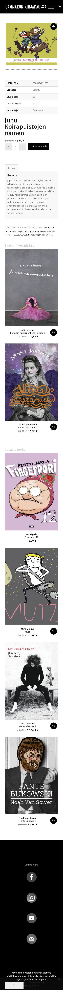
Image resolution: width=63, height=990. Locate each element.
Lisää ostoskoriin (39, 146)
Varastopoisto (30, 231)
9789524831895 (20, 234)
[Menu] (49, 6)
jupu (51, 234)
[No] (58, 979)
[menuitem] (41, 6)
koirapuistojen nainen (38, 234)
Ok (14, 985)
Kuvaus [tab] (11, 168)
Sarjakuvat (41, 231)
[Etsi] (41, 6)
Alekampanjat (16, 231)
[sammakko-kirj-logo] (26, 6)
